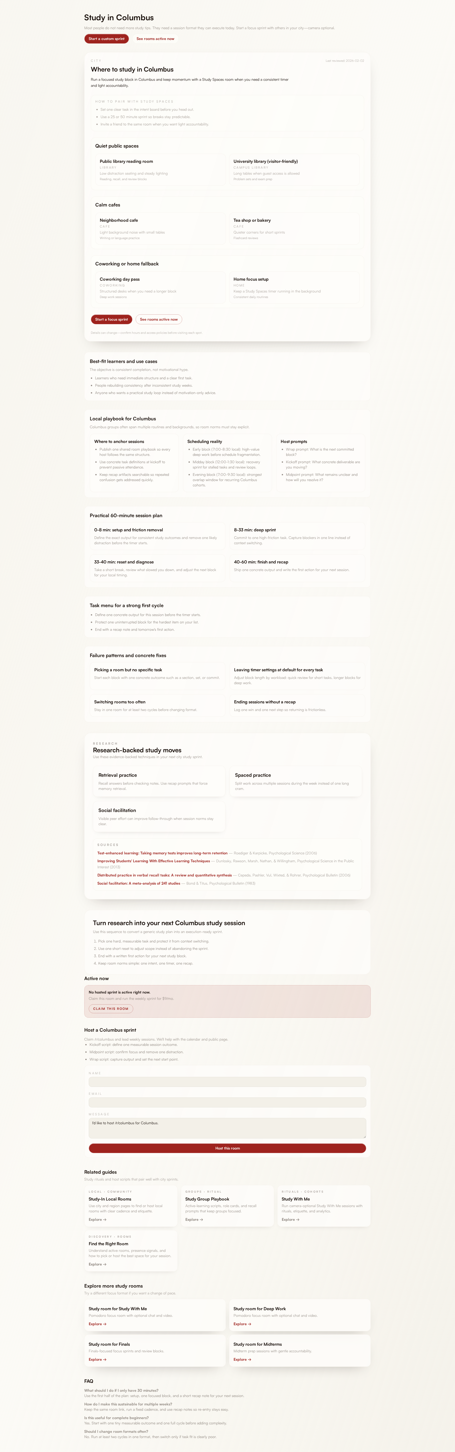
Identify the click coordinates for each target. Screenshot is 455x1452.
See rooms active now (155, 38)
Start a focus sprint (111, 319)
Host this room (227, 1148)
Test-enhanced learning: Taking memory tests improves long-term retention (162, 853)
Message (99, 1114)
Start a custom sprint (107, 38)
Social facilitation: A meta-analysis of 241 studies (138, 883)
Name (95, 1073)
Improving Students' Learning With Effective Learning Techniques (153, 861)
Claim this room (111, 1009)
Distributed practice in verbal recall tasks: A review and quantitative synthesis (164, 875)
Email (95, 1094)
